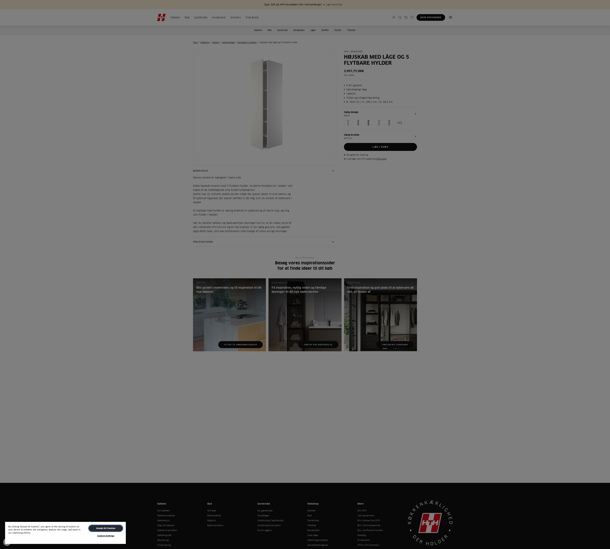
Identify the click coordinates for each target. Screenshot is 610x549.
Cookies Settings (105, 536)
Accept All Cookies (105, 528)
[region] (65, 533)
